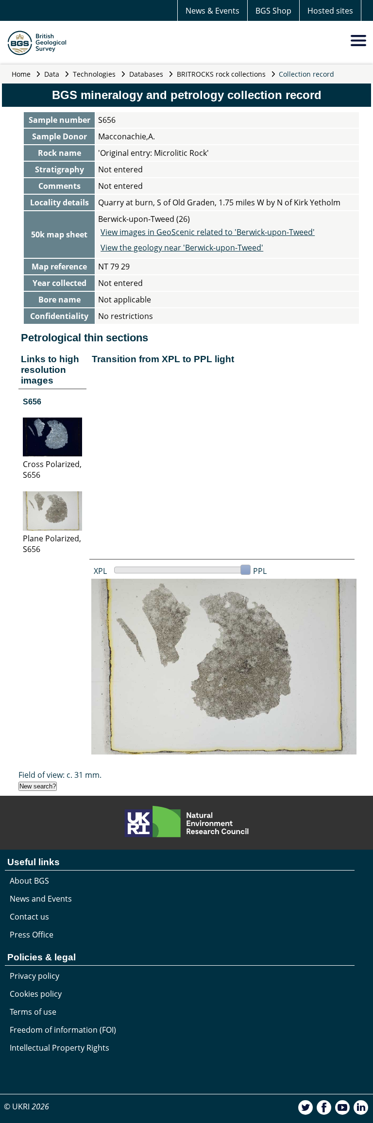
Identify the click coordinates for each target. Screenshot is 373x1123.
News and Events (41, 898)
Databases (146, 74)
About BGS (29, 880)
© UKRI (26, 1106)
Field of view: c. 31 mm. (60, 775)
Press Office (31, 934)
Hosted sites (330, 10)
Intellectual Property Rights (59, 1047)
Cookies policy (36, 994)
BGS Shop (273, 10)
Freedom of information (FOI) (63, 1029)
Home (21, 74)
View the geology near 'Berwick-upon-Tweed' (182, 247)
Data (51, 74)
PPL (260, 571)
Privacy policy (34, 976)
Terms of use (33, 1011)
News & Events (212, 10)
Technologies (94, 74)
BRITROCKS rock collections (221, 74)
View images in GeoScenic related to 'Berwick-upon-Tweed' (208, 232)
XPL (100, 571)
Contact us (29, 916)
